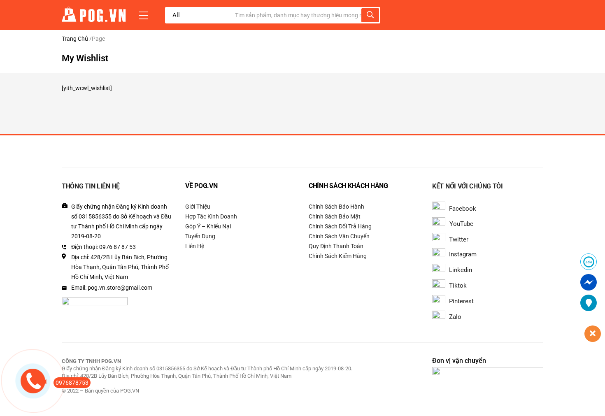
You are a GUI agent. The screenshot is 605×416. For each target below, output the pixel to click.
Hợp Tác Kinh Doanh (211, 216)
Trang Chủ (75, 38)
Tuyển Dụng (200, 236)
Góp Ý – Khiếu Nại (208, 226)
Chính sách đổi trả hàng (340, 226)
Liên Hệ (194, 246)
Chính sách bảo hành (336, 206)
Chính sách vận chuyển (339, 236)
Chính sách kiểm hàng (338, 256)
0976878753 (72, 382)
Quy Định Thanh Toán (336, 246)
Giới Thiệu (197, 206)
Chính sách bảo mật (335, 216)
